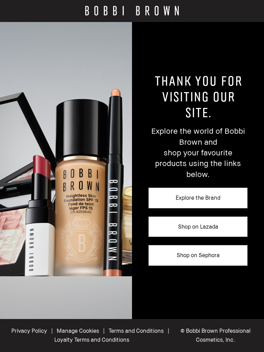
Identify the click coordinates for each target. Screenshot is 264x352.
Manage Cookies (78, 330)
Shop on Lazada (198, 226)
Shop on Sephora (198, 255)
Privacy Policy (29, 330)
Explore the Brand (198, 197)
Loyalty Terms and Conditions (91, 339)
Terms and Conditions (136, 330)
